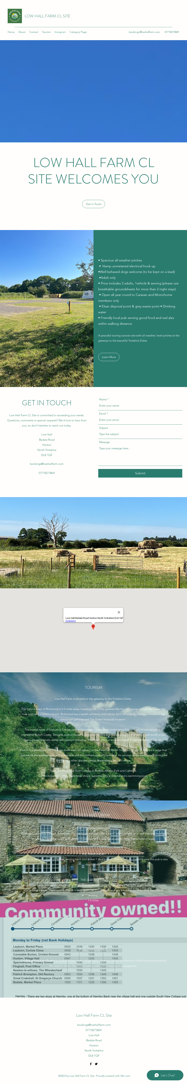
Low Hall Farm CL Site (94, 1015)
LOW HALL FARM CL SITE (47, 16)
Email (102, 413)
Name (103, 399)
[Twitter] (96, 1064)
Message (104, 442)
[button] (93, 204)
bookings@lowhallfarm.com (144, 32)
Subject (103, 427)
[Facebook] (91, 1064)
